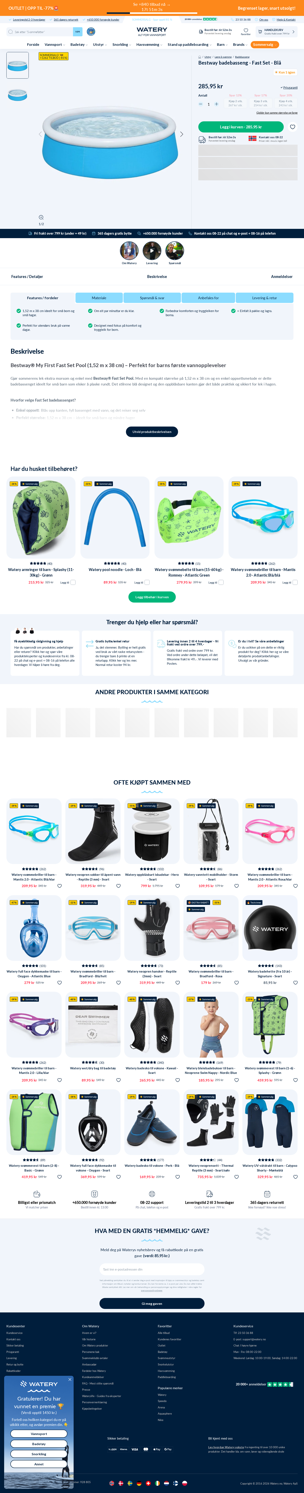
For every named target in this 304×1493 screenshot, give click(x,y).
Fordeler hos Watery (94, 1371)
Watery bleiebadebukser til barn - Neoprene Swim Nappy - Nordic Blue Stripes (211, 1072)
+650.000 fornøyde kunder (103, 19)
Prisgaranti (12, 1352)
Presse (86, 1389)
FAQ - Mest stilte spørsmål (98, 1383)
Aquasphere (165, 1413)
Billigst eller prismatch (37, 1202)
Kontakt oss (13, 1339)
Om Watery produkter (95, 1345)
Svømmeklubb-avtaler (95, 1358)
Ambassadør (89, 1364)
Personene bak (90, 1352)
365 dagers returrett (66, 19)
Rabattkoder (13, 1371)
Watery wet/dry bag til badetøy (93, 1068)
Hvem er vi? (89, 1333)
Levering (11, 1358)
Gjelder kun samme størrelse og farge (277, 112)
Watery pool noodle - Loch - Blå (115, 569)
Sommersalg (263, 44)
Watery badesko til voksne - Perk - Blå (152, 1165)
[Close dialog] (70, 1379)
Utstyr (98, 44)
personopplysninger (151, 1290)
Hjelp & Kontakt (286, 19)
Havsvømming (148, 44)
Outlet (161, 1345)
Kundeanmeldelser (93, 1377)
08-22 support (152, 1202)
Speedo (162, 1401)
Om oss (263, 19)
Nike (160, 1420)
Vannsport (54, 44)
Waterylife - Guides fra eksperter (101, 1396)
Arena (161, 1407)
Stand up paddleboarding (188, 44)
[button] (40, 134)
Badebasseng (242, 57)
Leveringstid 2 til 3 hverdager (209, 1202)
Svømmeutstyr (166, 1358)
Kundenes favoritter (169, 1339)
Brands (239, 44)
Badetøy (78, 44)
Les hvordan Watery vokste (226, 1447)
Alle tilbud (164, 1333)
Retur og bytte (14, 1364)
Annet (39, 1464)
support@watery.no (254, 1339)
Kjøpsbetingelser (92, 1408)
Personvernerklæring (94, 1402)
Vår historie (89, 1339)
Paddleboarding (167, 1377)
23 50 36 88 (243, 19)
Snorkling (121, 44)
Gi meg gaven (152, 1303)
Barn (221, 44)
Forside (33, 44)
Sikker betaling (15, 1345)
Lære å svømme (223, 57)
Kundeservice (14, 1333)
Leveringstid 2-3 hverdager (29, 19)
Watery (162, 1395)
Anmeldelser (282, 276)
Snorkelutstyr (166, 1364)
